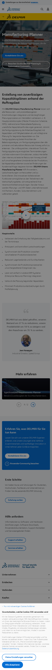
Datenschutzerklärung (10, 649)
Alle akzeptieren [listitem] (12, 665)
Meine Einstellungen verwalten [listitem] (19, 657)
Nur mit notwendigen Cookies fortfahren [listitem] (19, 606)
